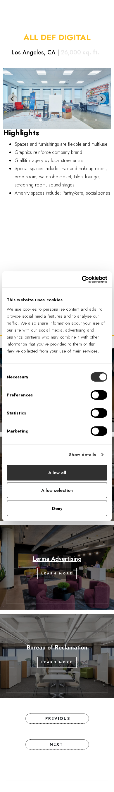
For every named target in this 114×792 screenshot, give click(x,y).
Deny (57, 508)
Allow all (57, 472)
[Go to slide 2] (40, 120)
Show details (82, 454)
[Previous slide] (12, 98)
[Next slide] (101, 98)
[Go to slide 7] (96, 120)
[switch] (99, 395)
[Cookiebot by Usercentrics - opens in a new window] (82, 279)
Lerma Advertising (57, 559)
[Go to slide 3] (52, 120)
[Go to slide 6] (85, 120)
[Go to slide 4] (63, 120)
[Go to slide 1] (29, 120)
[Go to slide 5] (74, 120)
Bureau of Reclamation (57, 647)
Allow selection (57, 490)
